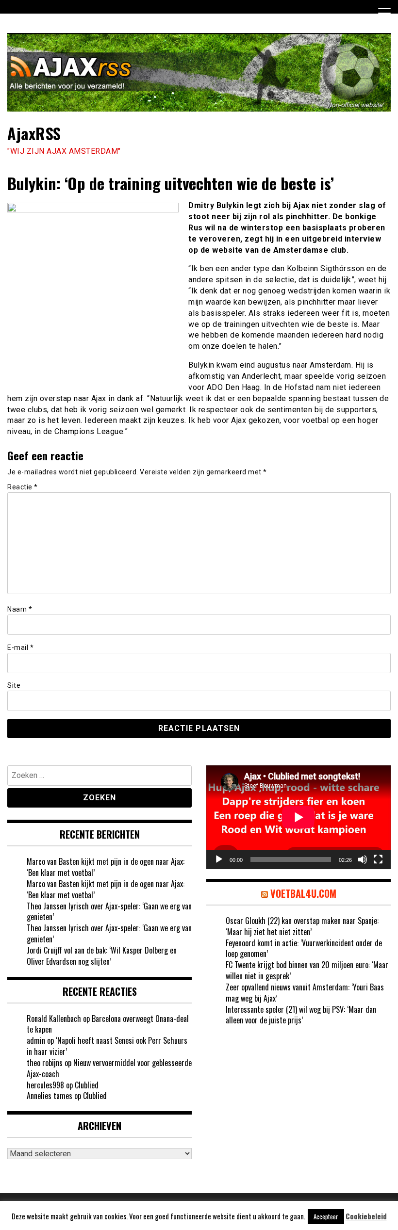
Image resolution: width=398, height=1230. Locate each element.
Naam (19, 609)
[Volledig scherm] (378, 859)
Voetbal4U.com (303, 893)
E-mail (20, 647)
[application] (298, 817)
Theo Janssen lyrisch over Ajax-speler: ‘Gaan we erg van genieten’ (109, 911)
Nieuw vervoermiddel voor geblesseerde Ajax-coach (109, 1068)
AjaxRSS (34, 133)
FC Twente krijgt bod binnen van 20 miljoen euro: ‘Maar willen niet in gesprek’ (307, 970)
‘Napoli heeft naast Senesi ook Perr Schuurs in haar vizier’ (107, 1046)
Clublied (87, 1085)
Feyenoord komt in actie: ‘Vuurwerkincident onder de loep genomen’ (304, 948)
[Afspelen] (219, 859)
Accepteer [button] (326, 1216)
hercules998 (45, 1085)
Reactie (22, 487)
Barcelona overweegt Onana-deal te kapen (108, 1024)
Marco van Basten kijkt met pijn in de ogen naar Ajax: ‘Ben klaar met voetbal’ (105, 867)
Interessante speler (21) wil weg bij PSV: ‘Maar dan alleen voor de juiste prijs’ (301, 1014)
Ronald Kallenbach (54, 1018)
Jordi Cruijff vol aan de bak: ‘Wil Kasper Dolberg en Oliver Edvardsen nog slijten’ (102, 955)
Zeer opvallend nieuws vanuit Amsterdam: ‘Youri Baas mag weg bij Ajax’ (305, 992)
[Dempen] (362, 859)
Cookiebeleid (366, 1216)
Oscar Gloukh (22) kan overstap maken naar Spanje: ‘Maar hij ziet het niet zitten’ (302, 926)
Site (13, 685)
